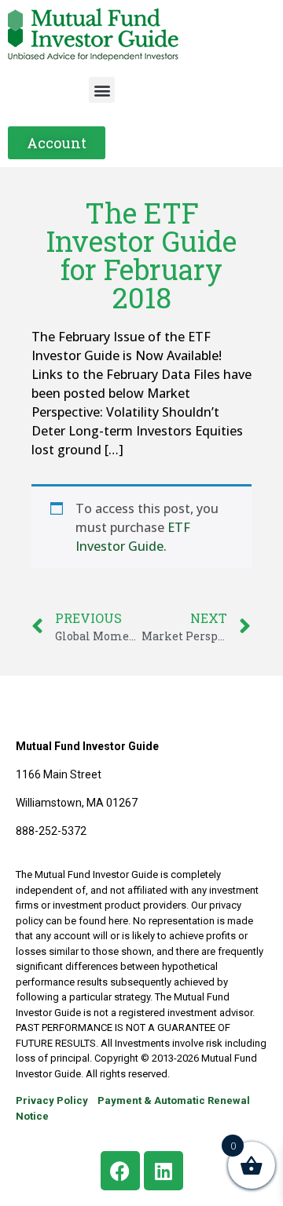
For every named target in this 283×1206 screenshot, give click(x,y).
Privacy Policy (52, 1100)
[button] (102, 90)
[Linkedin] (163, 1170)
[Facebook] (120, 1170)
